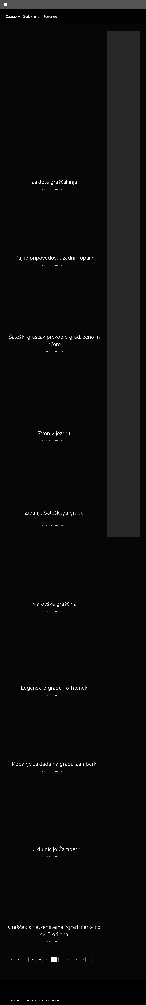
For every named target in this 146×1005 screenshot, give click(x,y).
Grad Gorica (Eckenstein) (120, 418)
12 (26, 959)
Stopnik (113, 456)
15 (47, 959)
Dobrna (123, 408)
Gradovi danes (115, 101)
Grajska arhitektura (117, 105)
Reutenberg (123, 449)
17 (61, 959)
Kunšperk (113, 432)
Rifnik (112, 453)
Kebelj (112, 428)
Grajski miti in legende (52, 189)
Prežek (129, 446)
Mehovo (129, 439)
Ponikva (121, 446)
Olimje (122, 443)
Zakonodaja (114, 468)
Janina (112, 425)
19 (76, 959)
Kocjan (131, 428)
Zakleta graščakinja (54, 182)
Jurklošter (131, 425)
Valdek (112, 460)
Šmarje (112, 471)
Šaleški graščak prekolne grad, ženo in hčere (54, 340)
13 (33, 959)
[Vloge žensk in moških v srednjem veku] (121, 189)
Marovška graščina (54, 604)
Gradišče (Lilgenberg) (119, 422)
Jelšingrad (120, 425)
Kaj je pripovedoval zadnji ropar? (54, 257)
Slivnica (129, 453)
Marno (121, 439)
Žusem (121, 471)
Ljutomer (113, 439)
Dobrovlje (113, 411)
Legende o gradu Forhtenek (54, 688)
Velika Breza (123, 460)
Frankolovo (123, 411)
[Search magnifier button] (136, 84)
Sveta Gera (122, 456)
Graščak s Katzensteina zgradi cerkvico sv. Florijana (54, 930)
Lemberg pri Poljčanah (118, 435)
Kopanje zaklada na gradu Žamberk (54, 764)
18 (68, 959)
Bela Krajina (122, 404)
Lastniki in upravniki (117, 118)
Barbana (112, 404)
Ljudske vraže (115, 122)
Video (112, 463)
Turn (131, 456)
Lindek (131, 435)
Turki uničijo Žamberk (54, 849)
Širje (129, 468)
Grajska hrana (115, 108)
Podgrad (112, 446)
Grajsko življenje (116, 115)
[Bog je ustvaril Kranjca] (121, 151)
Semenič (120, 453)
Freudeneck (114, 415)
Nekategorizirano (117, 125)
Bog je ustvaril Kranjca (135, 146)
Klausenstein (121, 428)
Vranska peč (122, 464)
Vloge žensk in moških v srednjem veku (135, 188)
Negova (113, 442)
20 (83, 959)
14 (40, 959)
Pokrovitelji (117, 233)
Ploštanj (131, 443)
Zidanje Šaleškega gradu (54, 512)
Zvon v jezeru (54, 433)
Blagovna (113, 408)
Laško (122, 432)
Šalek (123, 467)
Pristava (112, 449)
